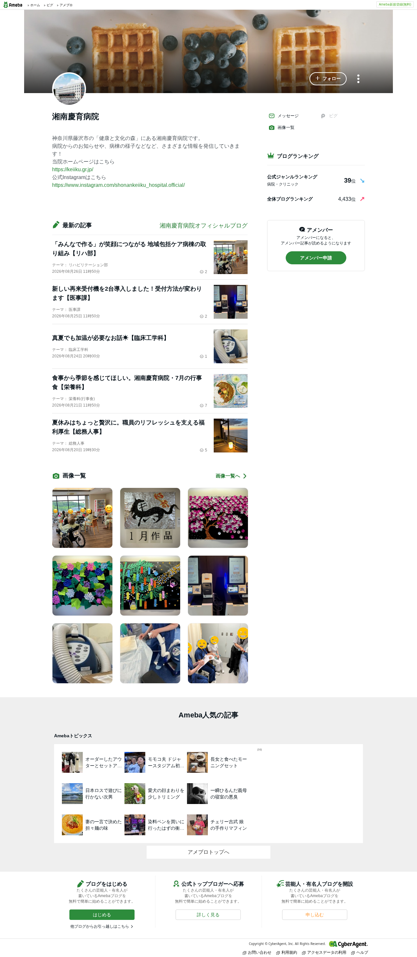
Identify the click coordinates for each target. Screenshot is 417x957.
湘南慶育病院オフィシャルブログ (204, 225)
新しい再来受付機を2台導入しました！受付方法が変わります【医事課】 (127, 293)
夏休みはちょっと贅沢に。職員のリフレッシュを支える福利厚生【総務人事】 (128, 427)
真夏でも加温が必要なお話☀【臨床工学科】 (110, 338)
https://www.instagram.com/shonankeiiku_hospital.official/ (118, 185)
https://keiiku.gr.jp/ (72, 169)
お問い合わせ (259, 952)
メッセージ (288, 115)
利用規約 (289, 952)
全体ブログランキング (290, 198)
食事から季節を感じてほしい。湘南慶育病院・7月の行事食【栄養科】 (127, 382)
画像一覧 (286, 127)
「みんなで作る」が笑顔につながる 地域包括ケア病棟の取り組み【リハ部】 (129, 249)
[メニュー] (358, 79)
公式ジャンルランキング (292, 176)
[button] (328, 78)
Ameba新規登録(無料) (395, 4)
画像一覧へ (228, 475)
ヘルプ (362, 952)
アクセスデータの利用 (326, 952)
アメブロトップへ (208, 852)
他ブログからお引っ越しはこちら (99, 926)
